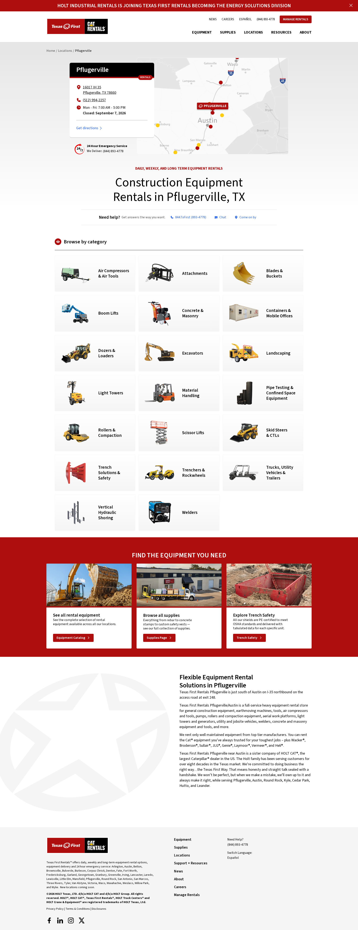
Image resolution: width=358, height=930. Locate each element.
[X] (82, 920)
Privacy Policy (55, 909)
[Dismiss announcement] (351, 5)
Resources (281, 32)
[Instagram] (71, 920)
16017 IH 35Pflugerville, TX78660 (99, 90)
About (306, 32)
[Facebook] (49, 920)
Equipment (202, 32)
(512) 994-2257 (94, 100)
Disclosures (99, 909)
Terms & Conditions (77, 909)
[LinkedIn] (60, 920)
